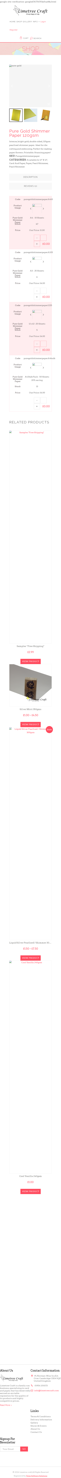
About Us (35, 1429)
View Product (30, 661)
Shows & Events (38, 1426)
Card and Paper (17, 163)
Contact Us (36, 1432)
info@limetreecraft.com (46, 1390)
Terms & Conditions (40, 1416)
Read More (5, 1405)
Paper (29, 163)
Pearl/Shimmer (40, 163)
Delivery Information (41, 1419)
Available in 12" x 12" (37, 160)
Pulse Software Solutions (36, 1476)
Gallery (34, 1423)
